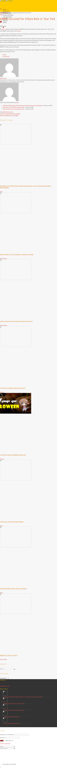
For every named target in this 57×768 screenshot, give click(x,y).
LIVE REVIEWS (7, 17)
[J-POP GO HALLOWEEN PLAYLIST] (30, 720)
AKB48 (4, 112)
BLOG (5, 9)
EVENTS (5, 758)
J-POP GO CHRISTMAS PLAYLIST (11, 716)
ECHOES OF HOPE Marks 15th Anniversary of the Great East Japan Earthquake (23, 105)
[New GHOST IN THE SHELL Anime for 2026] (30, 700)
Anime (1, 258)
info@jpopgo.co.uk (5, 686)
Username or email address (7, 734)
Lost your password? (5, 743)
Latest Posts (6, 56)
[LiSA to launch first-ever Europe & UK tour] (30, 706)
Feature (2, 392)
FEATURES (6, 11)
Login (2, 740)
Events (1, 325)
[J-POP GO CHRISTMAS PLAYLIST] (30, 713)
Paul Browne (3, 78)
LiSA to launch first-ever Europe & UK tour (13, 109)
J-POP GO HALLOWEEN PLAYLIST (11, 723)
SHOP (5, 22)
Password (3, 737)
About (4, 54)
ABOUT (5, 20)
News (1, 14)
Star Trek (10, 112)
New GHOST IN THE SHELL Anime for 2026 (13, 107)
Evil (7, 112)
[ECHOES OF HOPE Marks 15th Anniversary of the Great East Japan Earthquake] (30, 693)
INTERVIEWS (6, 754)
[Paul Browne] (9, 76)
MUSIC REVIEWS (8, 15)
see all (16, 102)
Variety (19, 31)
